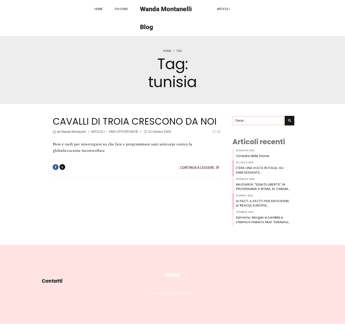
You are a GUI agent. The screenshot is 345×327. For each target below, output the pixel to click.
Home (99, 9)
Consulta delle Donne (252, 156)
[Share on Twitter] (62, 167)
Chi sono (121, 9)
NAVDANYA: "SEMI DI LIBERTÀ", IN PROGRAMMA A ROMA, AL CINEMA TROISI (262, 186)
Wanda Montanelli (73, 132)
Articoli (223, 9)
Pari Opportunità (123, 132)
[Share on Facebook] (55, 167)
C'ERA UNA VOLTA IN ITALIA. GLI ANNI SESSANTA (260, 170)
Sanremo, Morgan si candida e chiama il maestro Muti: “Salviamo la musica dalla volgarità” (262, 219)
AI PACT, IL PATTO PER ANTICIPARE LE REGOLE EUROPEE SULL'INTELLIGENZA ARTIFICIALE (262, 203)
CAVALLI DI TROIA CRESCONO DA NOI (135, 121)
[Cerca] (289, 120)
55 (218, 132)
